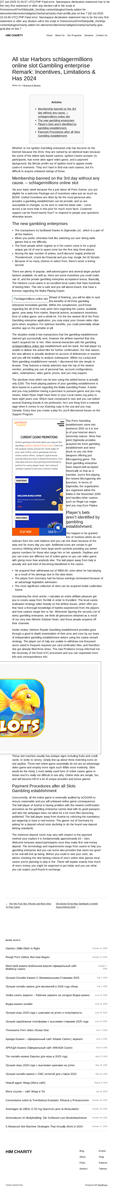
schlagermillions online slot (28, 346)
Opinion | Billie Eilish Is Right (23, 948)
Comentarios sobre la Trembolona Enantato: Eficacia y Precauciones (47, 1100)
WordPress (102, 1185)
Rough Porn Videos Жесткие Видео (27, 957)
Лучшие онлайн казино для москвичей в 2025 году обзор (42, 986)
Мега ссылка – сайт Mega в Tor (25, 1091)
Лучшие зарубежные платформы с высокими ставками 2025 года (47, 1021)
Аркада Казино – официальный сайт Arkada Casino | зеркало (44, 1039)
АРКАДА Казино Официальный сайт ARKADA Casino (39, 1047)
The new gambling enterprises (56, 120)
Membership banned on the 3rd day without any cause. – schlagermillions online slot (57, 112)
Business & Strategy (32, 85)
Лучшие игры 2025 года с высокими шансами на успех (40, 1065)
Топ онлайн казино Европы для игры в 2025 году (37, 1056)
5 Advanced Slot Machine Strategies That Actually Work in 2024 (44, 1126)
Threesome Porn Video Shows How (27, 1030)
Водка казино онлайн (19, 1003)
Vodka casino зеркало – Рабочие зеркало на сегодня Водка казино (48, 995)
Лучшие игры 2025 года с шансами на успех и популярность (44, 1012)
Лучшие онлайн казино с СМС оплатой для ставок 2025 (41, 1073)
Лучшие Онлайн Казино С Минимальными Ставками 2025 (42, 977)
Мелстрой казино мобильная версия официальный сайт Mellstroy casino (41, 967)
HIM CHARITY (14, 35)
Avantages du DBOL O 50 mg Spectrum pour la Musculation (42, 1108)
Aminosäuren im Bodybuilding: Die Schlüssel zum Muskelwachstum (46, 1117)
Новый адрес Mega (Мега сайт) (25, 1082)
